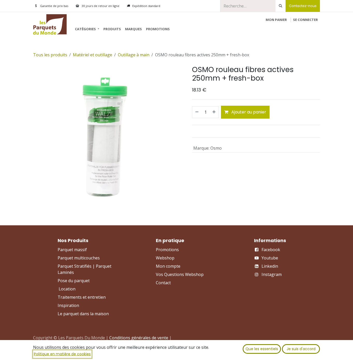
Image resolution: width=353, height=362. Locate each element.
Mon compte (168, 266)
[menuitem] (87, 29)
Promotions (167, 249)
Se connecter (305, 19)
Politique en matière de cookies (62, 354)
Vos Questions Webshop (180, 274)
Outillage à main (133, 55)
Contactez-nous (303, 5)
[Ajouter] (214, 112)
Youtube (270, 258)
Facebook (271, 249)
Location (67, 289)
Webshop (165, 258)
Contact (163, 283)
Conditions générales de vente (138, 338)
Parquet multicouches (79, 258)
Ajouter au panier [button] (248, 112)
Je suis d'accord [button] (301, 348)
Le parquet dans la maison (83, 314)
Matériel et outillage (92, 55)
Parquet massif (72, 249)
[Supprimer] (196, 112)
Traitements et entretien (82, 297)
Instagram (272, 274)
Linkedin (270, 266)
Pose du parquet (74, 280)
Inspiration (68, 305)
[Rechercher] (280, 6)
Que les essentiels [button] (261, 348)
